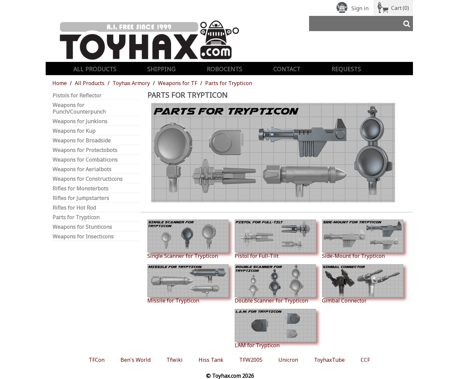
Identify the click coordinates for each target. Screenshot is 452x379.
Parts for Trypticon (76, 217)
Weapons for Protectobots (85, 150)
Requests (346, 69)
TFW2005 (250, 359)
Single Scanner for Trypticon (182, 255)
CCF (365, 359)
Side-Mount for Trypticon (353, 255)
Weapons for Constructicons (88, 178)
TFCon (97, 359)
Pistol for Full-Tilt (257, 255)
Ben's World (135, 359)
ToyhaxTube (329, 359)
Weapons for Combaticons (85, 159)
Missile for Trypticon (173, 300)
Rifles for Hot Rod (74, 207)
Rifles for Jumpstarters (81, 198)
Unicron (288, 359)
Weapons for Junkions (80, 121)
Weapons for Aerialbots (82, 169)
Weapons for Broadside (82, 140)
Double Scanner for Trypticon (271, 300)
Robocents (224, 69)
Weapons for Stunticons (82, 226)
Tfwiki (174, 359)
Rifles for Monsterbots (81, 188)
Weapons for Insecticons (83, 236)
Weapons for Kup (74, 130)
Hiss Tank (211, 359)
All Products (94, 69)
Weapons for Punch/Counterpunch (79, 108)
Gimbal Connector (344, 300)
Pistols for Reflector (77, 95)
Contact (286, 69)
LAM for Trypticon (257, 345)
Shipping (161, 69)
